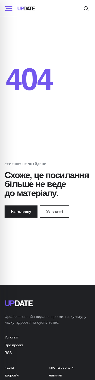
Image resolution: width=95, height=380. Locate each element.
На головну (21, 211)
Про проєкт (14, 344)
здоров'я (12, 374)
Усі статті (54, 211)
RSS (8, 352)
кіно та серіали (61, 367)
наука (9, 367)
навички (55, 374)
